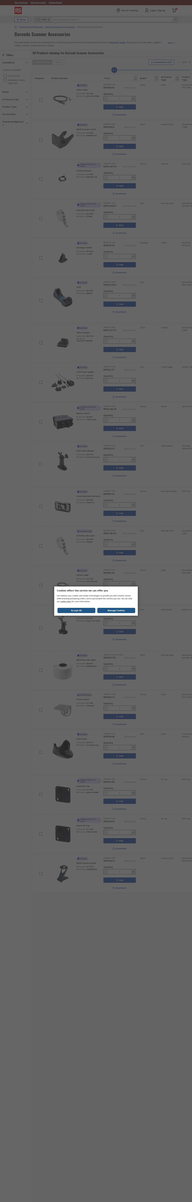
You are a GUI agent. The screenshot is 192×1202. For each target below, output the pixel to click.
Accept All (76, 610)
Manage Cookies (116, 610)
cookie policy (65, 601)
